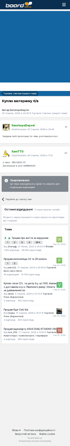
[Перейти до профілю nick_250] (59, 330)
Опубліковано (33, 129)
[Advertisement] (35, 46)
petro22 (12, 267)
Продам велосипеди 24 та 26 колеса (25, 259)
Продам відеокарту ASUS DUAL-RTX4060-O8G (30, 329)
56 (37, 242)
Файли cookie (47, 433)
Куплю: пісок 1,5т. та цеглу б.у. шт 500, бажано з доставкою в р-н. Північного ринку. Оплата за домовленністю (31, 287)
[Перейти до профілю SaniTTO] (6, 153)
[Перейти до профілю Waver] (59, 239)
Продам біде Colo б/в (16, 309)
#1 (66, 127)
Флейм (49, 246)
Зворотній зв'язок (25, 433)
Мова (15, 430)
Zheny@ (12, 246)
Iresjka (11, 313)
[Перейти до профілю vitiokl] (59, 285)
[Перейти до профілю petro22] (59, 260)
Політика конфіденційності (39, 430)
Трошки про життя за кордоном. (30, 238)
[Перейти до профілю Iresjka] (59, 311)
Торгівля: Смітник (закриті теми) (49, 113)
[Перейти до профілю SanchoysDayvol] (6, 127)
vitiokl (11, 293)
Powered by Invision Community (35, 441)
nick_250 (12, 332)
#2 (66, 153)
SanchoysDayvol (19, 110)
